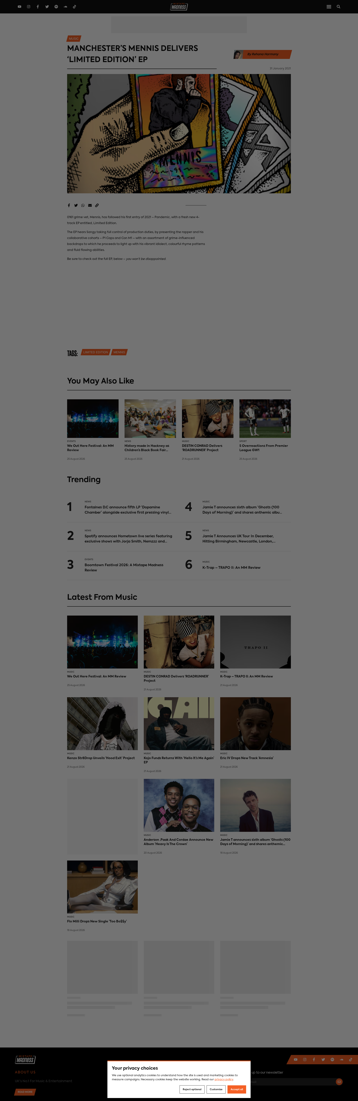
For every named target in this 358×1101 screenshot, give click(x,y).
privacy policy (224, 1079)
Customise (216, 1089)
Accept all (237, 1089)
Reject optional (192, 1089)
